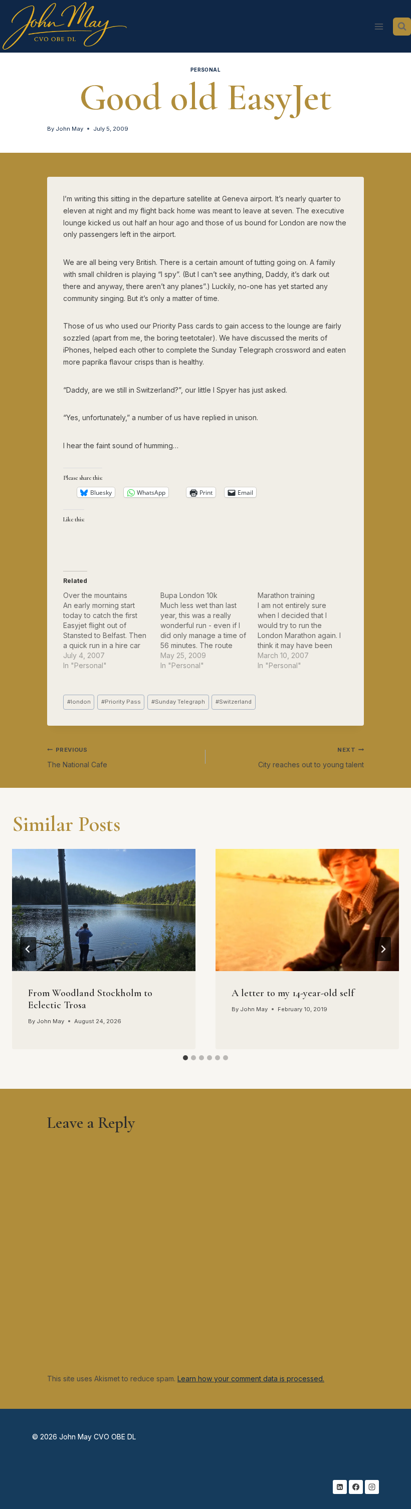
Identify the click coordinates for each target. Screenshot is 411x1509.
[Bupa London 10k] (209, 630)
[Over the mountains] (111, 630)
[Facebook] (356, 1487)
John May (69, 128)
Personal (205, 70)
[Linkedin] (340, 1487)
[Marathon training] (306, 630)
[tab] (185, 1057)
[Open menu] (378, 26)
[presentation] (103, 910)
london (79, 701)
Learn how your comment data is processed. (250, 1378)
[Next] (383, 949)
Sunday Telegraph (178, 701)
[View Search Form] (402, 27)
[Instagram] (372, 1487)
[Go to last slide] (28, 949)
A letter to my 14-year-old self (293, 993)
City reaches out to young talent (311, 757)
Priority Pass (121, 701)
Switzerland (234, 701)
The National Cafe (77, 757)
